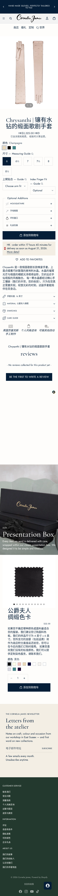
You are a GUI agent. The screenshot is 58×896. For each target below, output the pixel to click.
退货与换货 (8, 813)
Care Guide (12, 318)
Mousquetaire (17, 203)
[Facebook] (20, 891)
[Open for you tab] (48, 886)
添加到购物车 (31, 235)
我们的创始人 (9, 858)
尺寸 (16, 153)
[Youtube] (32, 891)
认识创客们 (8, 862)
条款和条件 (8, 829)
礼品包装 (14, 225)
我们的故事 (8, 854)
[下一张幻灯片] (54, 6)
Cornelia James (24, 877)
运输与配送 (8, 808)
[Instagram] (26, 891)
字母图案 (14, 210)
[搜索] (10, 18)
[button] (29, 375)
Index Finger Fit (38, 181)
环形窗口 (14, 218)
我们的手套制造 (10, 867)
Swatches (12, 310)
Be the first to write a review (29, 377)
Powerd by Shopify (39, 877)
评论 (5, 825)
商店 (16, 27)
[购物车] (54, 18)
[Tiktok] (37, 891)
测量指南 (6, 800)
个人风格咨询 (9, 804)
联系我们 (6, 792)
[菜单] (3, 18)
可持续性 (6, 838)
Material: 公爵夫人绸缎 (18, 303)
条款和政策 (29, 884)
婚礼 (23, 27)
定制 (31, 27)
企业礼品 (6, 842)
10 (40, 604)
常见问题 (6, 796)
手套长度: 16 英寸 (15, 296)
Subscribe (47, 748)
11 (44, 604)
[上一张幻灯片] (3, 6)
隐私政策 (6, 833)
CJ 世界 (40, 27)
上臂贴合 (13, 179)
